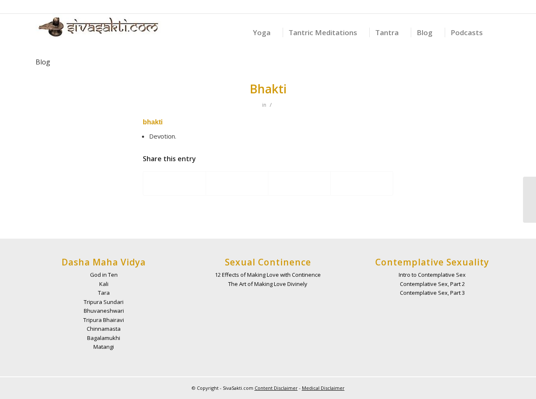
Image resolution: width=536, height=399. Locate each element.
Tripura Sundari (104, 302)
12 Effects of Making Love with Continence (268, 274)
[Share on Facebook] (174, 183)
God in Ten (104, 274)
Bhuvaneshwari (104, 310)
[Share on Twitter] (237, 183)
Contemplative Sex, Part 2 (432, 284)
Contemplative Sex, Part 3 (432, 292)
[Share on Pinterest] (362, 183)
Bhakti (268, 89)
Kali (103, 284)
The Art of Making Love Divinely (267, 284)
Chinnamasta (104, 328)
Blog (43, 62)
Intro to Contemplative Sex (432, 274)
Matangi (103, 346)
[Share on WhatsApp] (299, 183)
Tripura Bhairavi (103, 320)
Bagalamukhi (103, 338)
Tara (104, 292)
